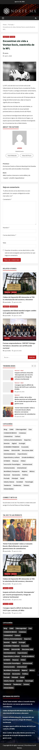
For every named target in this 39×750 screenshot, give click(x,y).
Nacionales (16, 475)
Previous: (19, 166)
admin (6, 53)
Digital (14, 443)
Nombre (6, 227)
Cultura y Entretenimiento (13, 440)
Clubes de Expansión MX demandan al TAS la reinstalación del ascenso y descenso (8, 412)
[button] (3, 18)
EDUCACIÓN (16, 450)
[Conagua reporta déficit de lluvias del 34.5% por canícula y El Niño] (19, 603)
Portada (12, 36)
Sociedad (19, 482)
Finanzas (15, 461)
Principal (15, 478)
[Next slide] (35, 366)
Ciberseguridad (21, 429)
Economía (24, 447)
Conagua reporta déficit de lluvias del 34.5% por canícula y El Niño (8, 375)
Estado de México (28, 457)
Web (4, 243)
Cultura (17, 436)
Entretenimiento (9, 454)
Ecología (22, 443)
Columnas (22, 433)
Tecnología (29, 482)
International (21, 468)
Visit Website (12, 155)
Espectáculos (22, 454)
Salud (21, 370)
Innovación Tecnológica (12, 464)
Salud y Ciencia (9, 482)
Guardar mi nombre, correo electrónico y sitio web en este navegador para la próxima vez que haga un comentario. (20, 252)
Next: (16, 175)
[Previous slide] (32, 366)
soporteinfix (7, 302)
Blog (5, 429)
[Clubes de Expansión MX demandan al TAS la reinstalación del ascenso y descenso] (19, 283)
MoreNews (28, 745)
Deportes (6, 36)
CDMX (11, 429)
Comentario (7, 199)
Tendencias (17, 485)
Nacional (14, 292)
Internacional (13, 306)
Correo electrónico (9, 235)
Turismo (26, 485)
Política (25, 475)
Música (32, 471)
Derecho (7, 443)
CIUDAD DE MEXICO (10, 433)
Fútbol (23, 461)
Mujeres (24, 471)
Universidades (9, 489)
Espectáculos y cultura (12, 457)
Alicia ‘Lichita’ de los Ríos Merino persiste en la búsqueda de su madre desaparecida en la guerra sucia (8, 387)
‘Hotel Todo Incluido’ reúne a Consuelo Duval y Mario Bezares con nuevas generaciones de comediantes (8, 399)
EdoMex (6, 450)
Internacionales (9, 468)
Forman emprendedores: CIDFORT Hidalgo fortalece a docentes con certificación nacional (19, 345)
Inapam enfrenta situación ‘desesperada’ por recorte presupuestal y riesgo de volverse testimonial (18, 594)
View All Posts (26, 155)
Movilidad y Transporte (12, 471)
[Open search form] (35, 18)
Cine (30, 429)
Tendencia (7, 485)
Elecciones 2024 (27, 450)
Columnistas (8, 436)
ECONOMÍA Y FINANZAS (11, 447)
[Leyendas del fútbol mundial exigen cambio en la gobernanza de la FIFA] (19, 306)
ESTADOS (7, 461)
